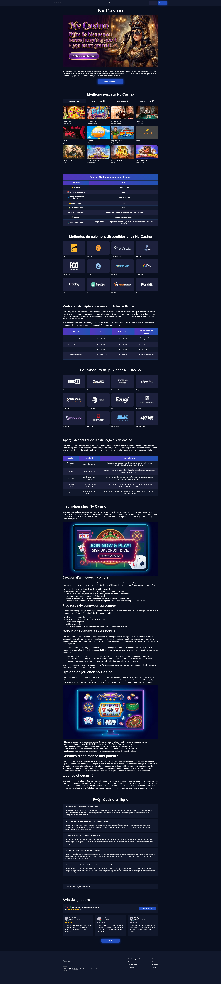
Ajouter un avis (147, 908)
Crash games (121, 101)
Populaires (72, 101)
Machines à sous (145, 101)
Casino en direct (97, 101)
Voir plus (110, 940)
